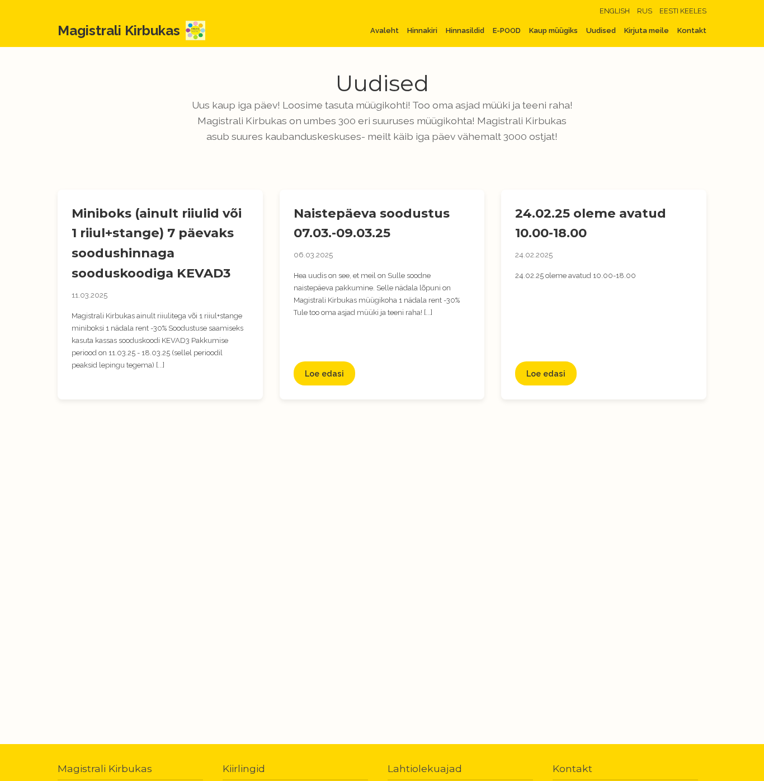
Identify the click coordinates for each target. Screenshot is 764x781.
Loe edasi (324, 373)
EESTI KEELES (682, 11)
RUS (644, 11)
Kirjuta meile (646, 30)
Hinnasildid (465, 30)
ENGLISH (615, 11)
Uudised (601, 30)
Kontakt (691, 30)
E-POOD (507, 30)
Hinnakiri (422, 30)
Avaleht (384, 30)
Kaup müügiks (553, 30)
